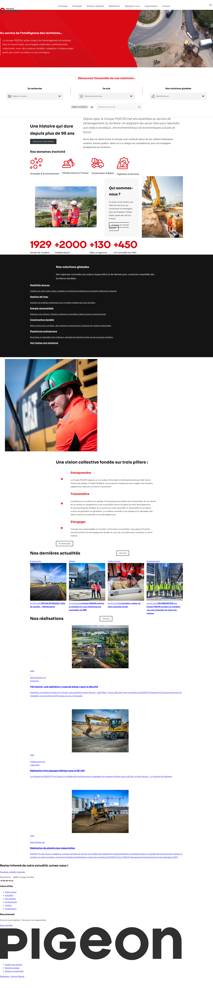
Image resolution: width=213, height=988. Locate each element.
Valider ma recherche (79, 107)
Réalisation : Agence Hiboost (12, 976)
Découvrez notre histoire (43, 141)
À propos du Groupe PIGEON (119, 226)
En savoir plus (64, 543)
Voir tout (122, 553)
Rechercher (210, 4)
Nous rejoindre (6, 925)
